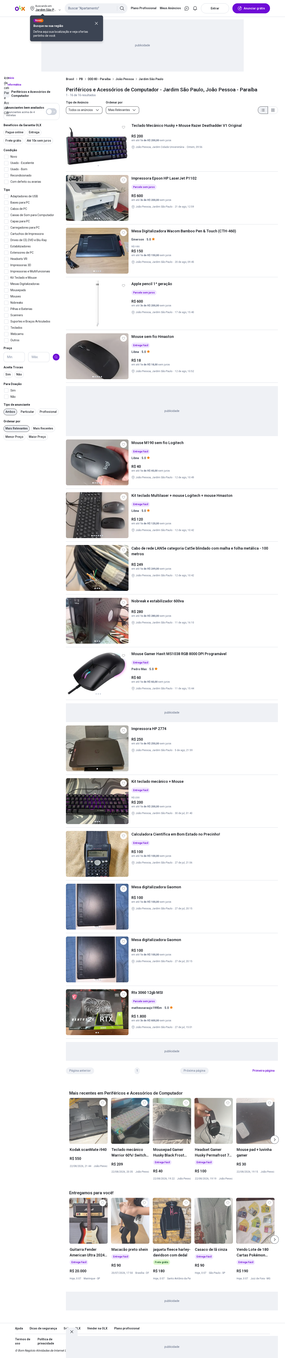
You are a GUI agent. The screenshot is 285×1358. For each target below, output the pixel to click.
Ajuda (19, 1328)
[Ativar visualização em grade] (273, 110)
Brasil (70, 79)
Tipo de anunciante (17, 404)
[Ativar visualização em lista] (263, 110)
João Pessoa (125, 79)
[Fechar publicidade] (72, 1332)
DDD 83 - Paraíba (99, 79)
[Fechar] (96, 23)
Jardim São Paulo (151, 79)
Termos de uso (22, 1341)
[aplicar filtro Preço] (56, 357)
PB (81, 79)
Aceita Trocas (13, 367)
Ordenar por (12, 421)
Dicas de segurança (43, 1328)
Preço (8, 348)
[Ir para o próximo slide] (274, 1139)
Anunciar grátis (254, 8)
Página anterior (80, 1070)
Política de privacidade (46, 1341)
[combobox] (96, 8)
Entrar (215, 8)
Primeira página (263, 1070)
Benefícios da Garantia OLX (22, 125)
